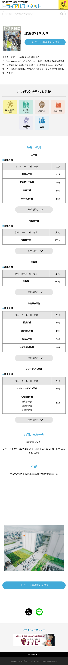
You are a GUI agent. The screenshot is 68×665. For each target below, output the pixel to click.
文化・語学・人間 (10, 111)
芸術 (42, 127)
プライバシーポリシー (34, 629)
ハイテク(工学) (26, 127)
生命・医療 (57, 111)
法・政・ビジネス (26, 111)
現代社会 (41, 111)
